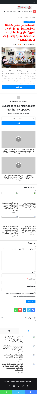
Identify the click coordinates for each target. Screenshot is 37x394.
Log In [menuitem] (34, 2)
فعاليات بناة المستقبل (22, 17)
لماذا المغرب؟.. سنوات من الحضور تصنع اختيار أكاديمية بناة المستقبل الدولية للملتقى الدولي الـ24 (14, 339)
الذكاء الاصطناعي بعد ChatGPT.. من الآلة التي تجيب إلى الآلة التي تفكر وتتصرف (27, 205)
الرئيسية (32, 17)
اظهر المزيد (19, 87)
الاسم (33, 272)
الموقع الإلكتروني (31, 286)
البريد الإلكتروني (31, 279)
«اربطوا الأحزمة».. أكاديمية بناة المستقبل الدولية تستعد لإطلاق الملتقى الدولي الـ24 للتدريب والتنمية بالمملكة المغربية (10, 207)
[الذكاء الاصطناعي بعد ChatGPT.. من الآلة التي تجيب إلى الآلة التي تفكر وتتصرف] (27, 196)
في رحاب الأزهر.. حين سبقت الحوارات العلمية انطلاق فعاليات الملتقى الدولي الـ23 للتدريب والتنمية (13, 348)
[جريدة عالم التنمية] (24, 7)
